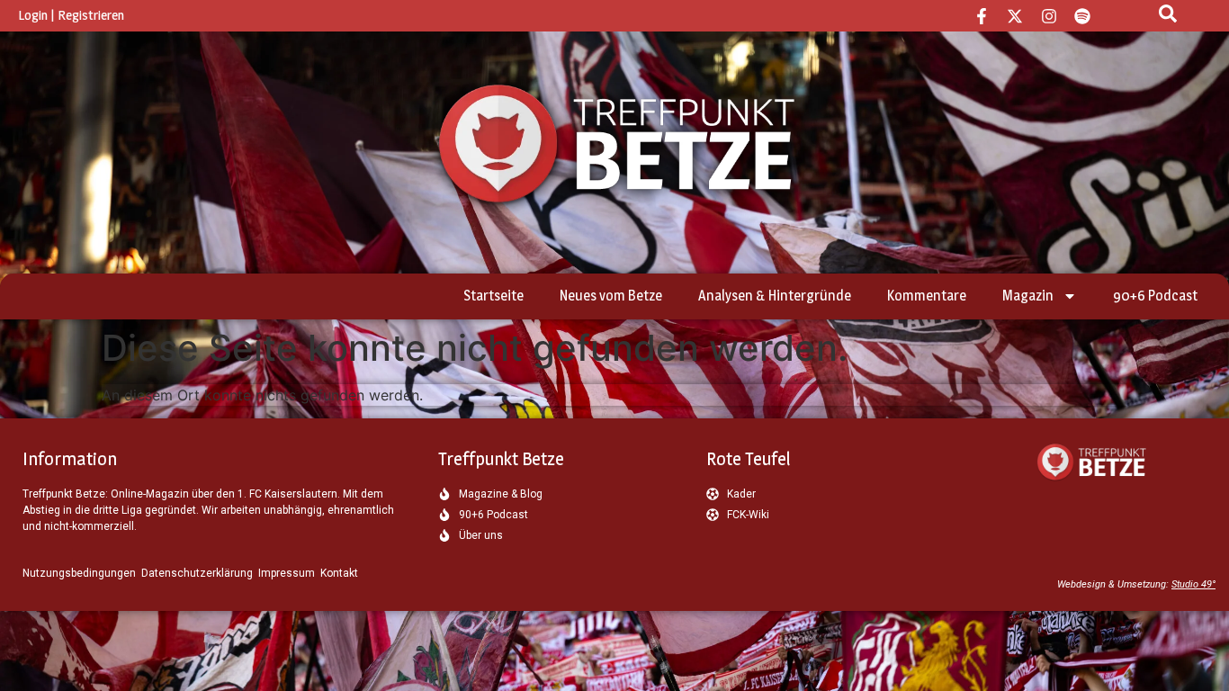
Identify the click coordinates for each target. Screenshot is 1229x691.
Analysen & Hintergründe (774, 295)
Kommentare (926, 295)
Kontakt (339, 573)
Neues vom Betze (611, 295)
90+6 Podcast (1155, 295)
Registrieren (91, 14)
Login (33, 14)
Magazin (1028, 295)
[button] (39, 651)
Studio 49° (1193, 584)
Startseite (493, 295)
